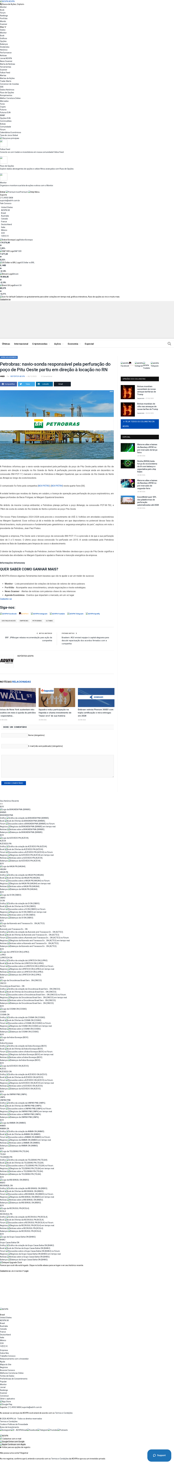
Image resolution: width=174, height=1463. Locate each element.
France (4, 221)
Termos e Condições (64, 1413)
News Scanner (6, 61)
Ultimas (49, 621)
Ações (57, 344)
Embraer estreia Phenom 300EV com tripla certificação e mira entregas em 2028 (95, 712)
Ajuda (2, 1362)
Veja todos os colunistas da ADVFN (139, 423)
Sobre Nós (4, 1353)
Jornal (2, 1387)
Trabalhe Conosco (7, 1356)
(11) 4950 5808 (6, 198)
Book (2, 10)
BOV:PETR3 (43, 486)
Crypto (3, 107)
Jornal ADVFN (6, 58)
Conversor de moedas (9, 84)
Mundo (3, 21)
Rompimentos (6, 95)
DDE (2, 87)
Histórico (3, 50)
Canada (4, 219)
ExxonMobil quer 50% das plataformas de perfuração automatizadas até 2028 (148, 501)
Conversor (4, 1396)
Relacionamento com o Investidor (14, 1359)
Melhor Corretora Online (10, 98)
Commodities (6, 121)
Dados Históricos (7, 90)
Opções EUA (5, 118)
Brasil (3, 213)
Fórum (3, 13)
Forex (2, 104)
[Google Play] (6, 1404)
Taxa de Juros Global (9, 135)
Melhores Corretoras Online (12, 1373)
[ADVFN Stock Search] (1, 4)
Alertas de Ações (7, 78)
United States (7, 207)
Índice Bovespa (26, 240)
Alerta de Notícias (7, 64)
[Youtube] (53, 1430)
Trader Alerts (5, 81)
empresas (24, 621)
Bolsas (3, 124)
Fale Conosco (5, 203)
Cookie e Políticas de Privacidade (14, 1424)
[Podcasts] (63, 1430)
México (4, 230)
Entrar (2, 192)
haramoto (140, 398)
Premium (24, 192)
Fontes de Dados (7, 1376)
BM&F (2, 115)
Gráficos (3, 38)
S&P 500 (17, 251)
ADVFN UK (5, 210)
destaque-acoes (9, 621)
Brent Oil (17, 285)
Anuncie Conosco (7, 1370)
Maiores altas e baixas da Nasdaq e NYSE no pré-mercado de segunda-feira (147, 484)
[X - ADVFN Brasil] (19, 1430)
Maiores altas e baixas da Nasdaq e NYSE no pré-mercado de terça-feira (147, 448)
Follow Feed (5, 73)
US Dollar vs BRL (28, 262)
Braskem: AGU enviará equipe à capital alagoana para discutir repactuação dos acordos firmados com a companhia (85, 640)
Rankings (4, 16)
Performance (6, 53)
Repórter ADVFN (17, 376)
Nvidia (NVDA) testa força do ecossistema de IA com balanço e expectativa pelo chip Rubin (147, 466)
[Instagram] (5, 1430)
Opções (3, 41)
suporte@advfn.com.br (10, 200)
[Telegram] (43, 1430)
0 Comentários (46, 376)
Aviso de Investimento (9, 1427)
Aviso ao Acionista (9, 357)
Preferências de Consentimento (13, 1379)
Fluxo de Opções (7, 92)
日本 (3, 233)
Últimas (6, 344)
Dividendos (4, 47)
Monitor (3, 7)
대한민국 (5, 236)
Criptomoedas (39, 344)
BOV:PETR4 (56, 486)
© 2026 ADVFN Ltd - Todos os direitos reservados (21, 1419)
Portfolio (3, 18)
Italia (3, 227)
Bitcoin (15, 274)
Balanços (4, 44)
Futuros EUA (5, 112)
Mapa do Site (5, 1364)
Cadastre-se (5, 299)
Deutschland (6, 224)
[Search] (169, 344)
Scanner (3, 24)
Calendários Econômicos (10, 132)
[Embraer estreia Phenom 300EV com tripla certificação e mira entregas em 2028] (96, 697)
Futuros (3, 110)
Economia (73, 344)
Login (26, 1271)
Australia (5, 216)
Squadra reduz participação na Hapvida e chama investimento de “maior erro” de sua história (55, 712)
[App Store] (5, 1401)
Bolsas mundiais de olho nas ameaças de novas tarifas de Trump (147, 406)
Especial (89, 344)
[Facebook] (32, 1430)
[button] (12, 1441)
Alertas (3, 75)
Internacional (21, 344)
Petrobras (37, 621)
